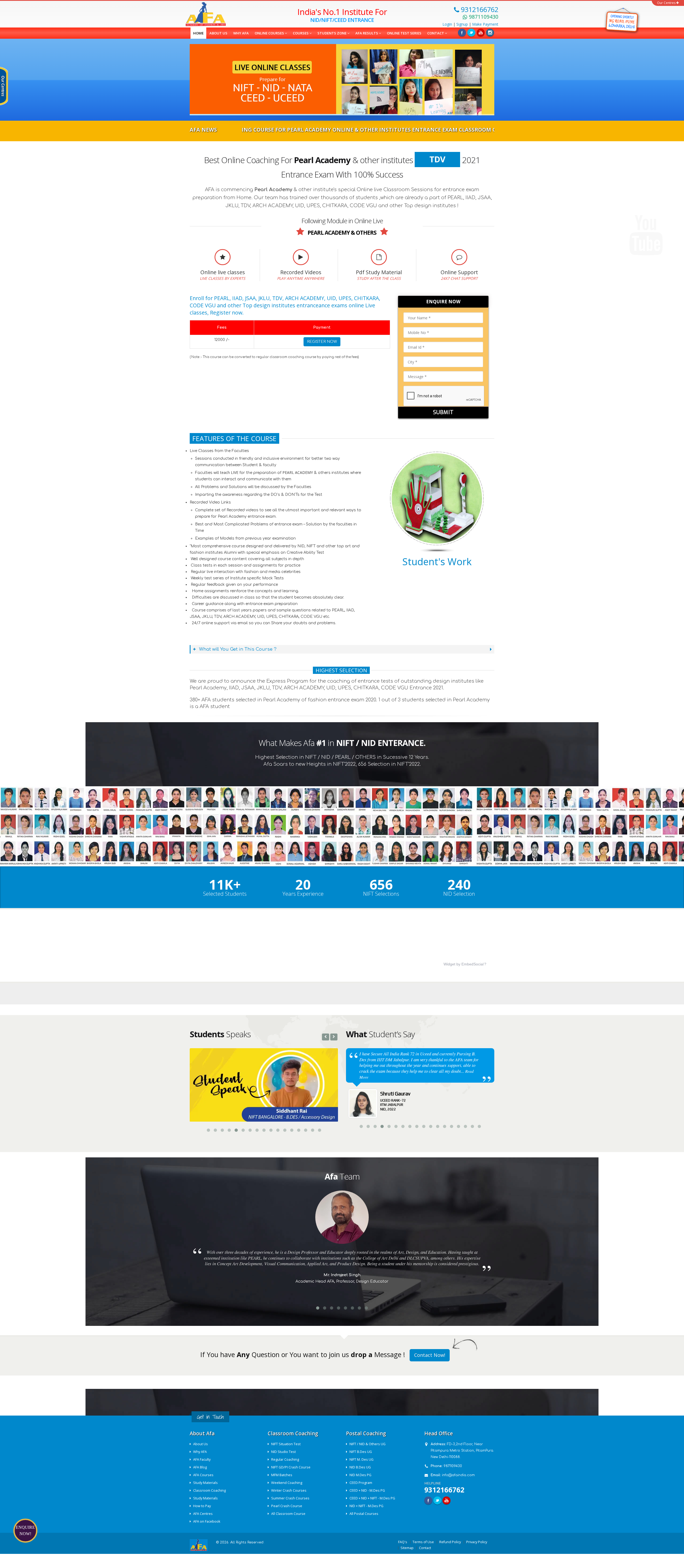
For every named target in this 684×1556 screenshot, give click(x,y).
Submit (443, 412)
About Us (200, 1443)
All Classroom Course (288, 1513)
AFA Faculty (202, 1459)
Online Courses (270, 33)
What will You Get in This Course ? (237, 649)
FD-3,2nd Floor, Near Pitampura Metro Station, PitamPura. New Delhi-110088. (462, 1450)
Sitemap (407, 1547)
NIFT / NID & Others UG (367, 1443)
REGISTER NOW (322, 342)
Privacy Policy (476, 1541)
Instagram (490, 33)
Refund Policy (450, 1541)
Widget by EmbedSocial (464, 964)
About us (218, 33)
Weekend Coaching (286, 1482)
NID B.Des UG (360, 1466)
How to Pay (202, 1505)
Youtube (446, 1500)
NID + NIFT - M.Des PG (366, 1505)
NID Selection (459, 894)
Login (447, 24)
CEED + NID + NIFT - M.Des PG (372, 1497)
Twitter (471, 33)
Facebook (462, 33)
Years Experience (303, 894)
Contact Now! (429, 1354)
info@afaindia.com (458, 1474)
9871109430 (453, 1465)
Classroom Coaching (209, 1490)
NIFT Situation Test (286, 1443)
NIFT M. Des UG (361, 1459)
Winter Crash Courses (288, 1490)
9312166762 (444, 1489)
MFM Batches (281, 1474)
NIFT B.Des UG (360, 1451)
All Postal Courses (363, 1513)
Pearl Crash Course (286, 1505)
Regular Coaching (285, 1459)
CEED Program (360, 1482)
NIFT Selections (381, 894)
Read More (424, 1065)
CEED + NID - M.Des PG (367, 1490)
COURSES (301, 33)
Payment (485, 24)
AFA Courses (203, 1474)
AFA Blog (200, 1466)
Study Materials (205, 1482)
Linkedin (481, 33)
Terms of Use (423, 1541)
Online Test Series (404, 33)
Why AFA (241, 33)
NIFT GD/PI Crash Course (290, 1466)
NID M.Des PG (360, 1474)
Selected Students (225, 894)
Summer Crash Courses (290, 1497)
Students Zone (332, 33)
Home (198, 33)
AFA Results (367, 33)
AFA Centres (203, 1513)
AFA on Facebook (206, 1521)
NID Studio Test (283, 1451)
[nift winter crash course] (622, 20)
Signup (462, 24)
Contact (436, 33)
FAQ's (402, 1541)
